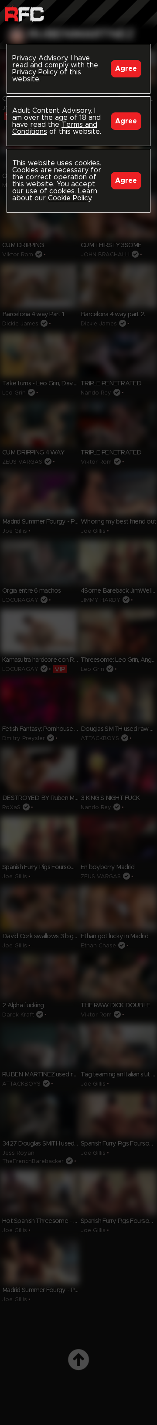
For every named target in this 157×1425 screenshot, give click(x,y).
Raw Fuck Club (24, 13)
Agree (126, 68)
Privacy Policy (35, 72)
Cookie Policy (69, 198)
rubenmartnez (82, 34)
